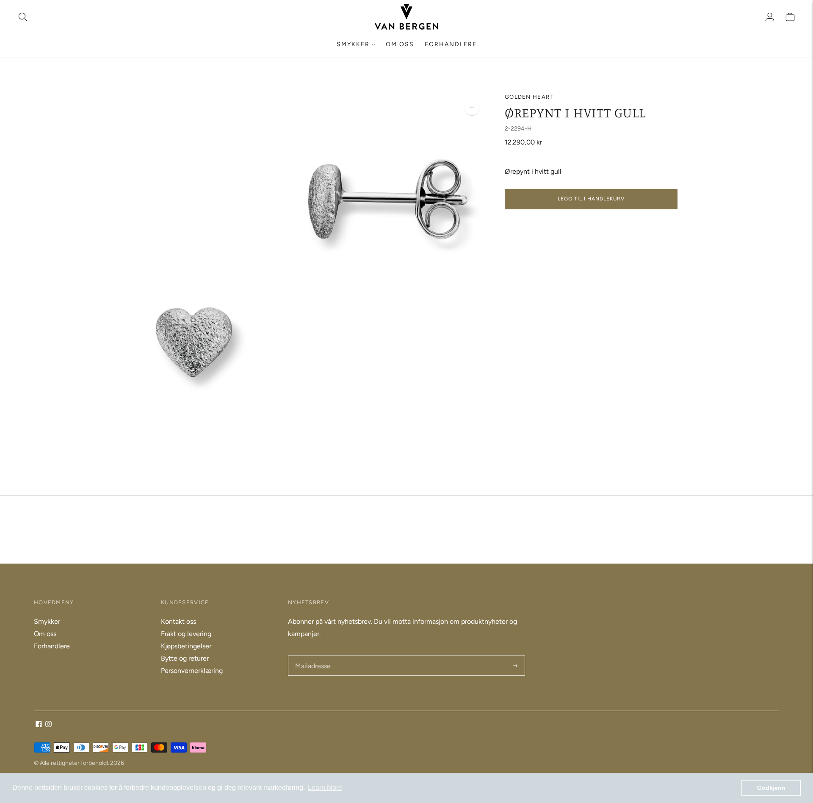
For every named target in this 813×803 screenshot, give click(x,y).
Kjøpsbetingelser (186, 646)
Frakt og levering (186, 634)
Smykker (353, 44)
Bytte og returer (185, 658)
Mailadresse (312, 656)
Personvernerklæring (192, 671)
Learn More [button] (325, 787)
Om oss (400, 44)
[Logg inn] (770, 17)
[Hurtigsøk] (23, 17)
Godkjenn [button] (771, 787)
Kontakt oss (178, 621)
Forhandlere (451, 44)
